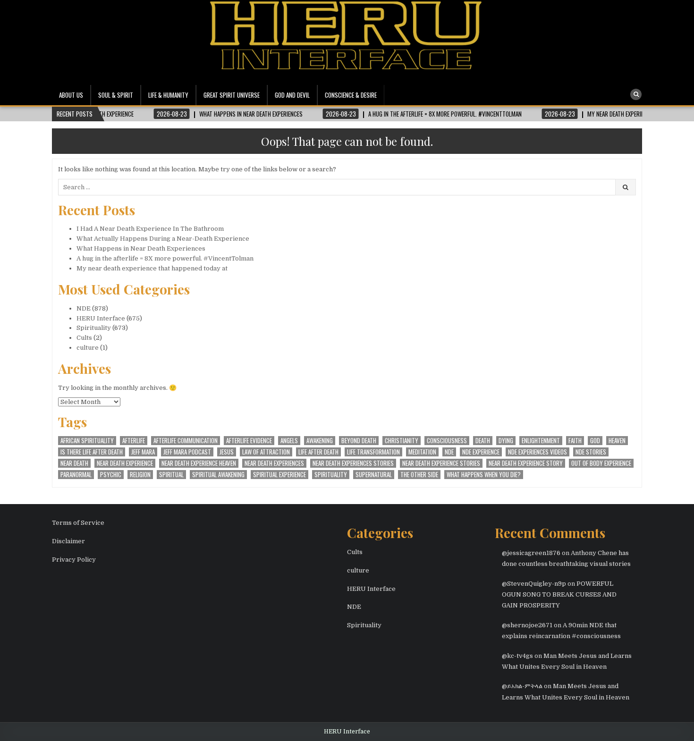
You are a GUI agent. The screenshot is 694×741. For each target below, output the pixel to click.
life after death (318, 451)
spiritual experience (279, 474)
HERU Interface (100, 318)
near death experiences (274, 463)
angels (289, 440)
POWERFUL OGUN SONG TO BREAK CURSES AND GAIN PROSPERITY (559, 594)
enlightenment (541, 440)
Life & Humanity (168, 95)
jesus (227, 451)
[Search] (636, 94)
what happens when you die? (484, 474)
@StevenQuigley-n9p (534, 583)
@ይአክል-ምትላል (522, 686)
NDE (83, 308)
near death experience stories (441, 463)
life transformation (373, 451)
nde (449, 451)
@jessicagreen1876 (531, 552)
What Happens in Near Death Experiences (140, 248)
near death (74, 463)
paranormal (76, 474)
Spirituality (93, 327)
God (595, 440)
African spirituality (87, 440)
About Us (71, 95)
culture (87, 347)
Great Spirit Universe (231, 95)
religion (140, 474)
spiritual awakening (218, 474)
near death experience (125, 463)
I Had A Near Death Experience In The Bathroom (150, 228)
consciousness (447, 440)
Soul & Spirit (115, 95)
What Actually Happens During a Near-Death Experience (162, 238)
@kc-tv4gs (517, 655)
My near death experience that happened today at (152, 268)
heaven (617, 440)
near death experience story (526, 463)
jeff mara (143, 451)
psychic (110, 474)
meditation (422, 451)
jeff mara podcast (187, 451)
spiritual (171, 474)
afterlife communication (185, 440)
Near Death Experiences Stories (353, 463)
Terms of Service (78, 522)
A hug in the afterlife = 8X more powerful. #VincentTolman (165, 258)
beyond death (358, 440)
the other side (419, 474)
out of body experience (601, 463)
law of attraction (266, 451)
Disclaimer (68, 541)
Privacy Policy (74, 559)
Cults (84, 337)
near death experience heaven (198, 463)
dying (506, 440)
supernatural (373, 474)
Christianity (401, 440)
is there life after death (91, 451)
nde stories (591, 451)
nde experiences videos (537, 451)
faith (575, 440)
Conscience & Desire (351, 95)
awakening (319, 440)
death (482, 440)
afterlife (133, 440)
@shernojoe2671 (527, 625)
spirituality (330, 474)
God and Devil (292, 95)
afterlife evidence (249, 440)
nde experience (480, 451)
